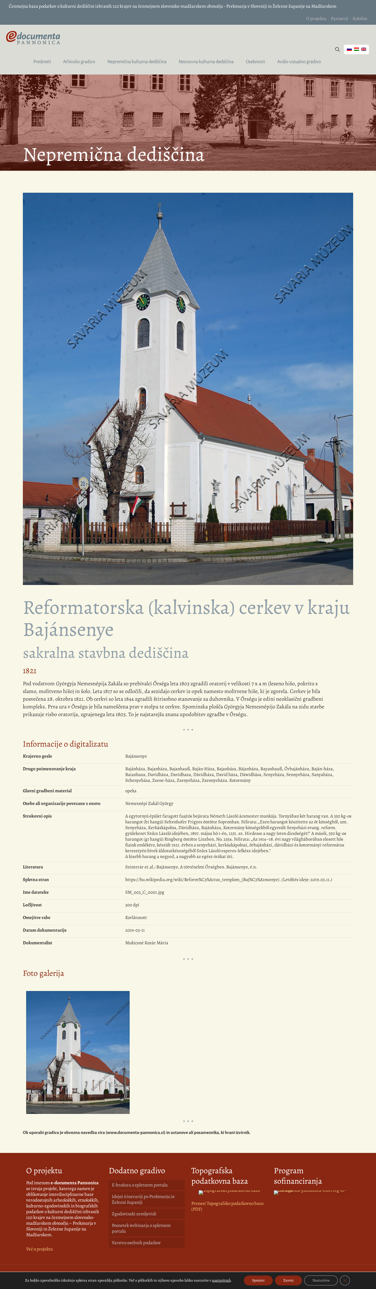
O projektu (316, 18)
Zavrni (288, 1280)
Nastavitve (320, 1280)
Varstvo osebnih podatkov (136, 1243)
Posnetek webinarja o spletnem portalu (141, 1228)
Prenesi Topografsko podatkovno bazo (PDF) (227, 1206)
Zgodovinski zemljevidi (134, 1214)
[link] (229, 1192)
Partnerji (339, 18)
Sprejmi (258, 1280)
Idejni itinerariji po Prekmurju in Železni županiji (143, 1199)
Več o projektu (39, 1249)
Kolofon (360, 18)
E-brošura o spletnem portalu (140, 1185)
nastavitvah (221, 1280)
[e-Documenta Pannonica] (33, 37)
